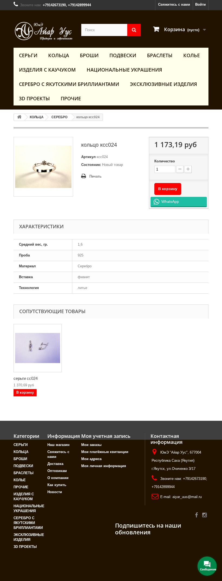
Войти (200, 4)
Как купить (56, 485)
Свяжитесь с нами (174, 4)
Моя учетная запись (105, 436)
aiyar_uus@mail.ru (187, 497)
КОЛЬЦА (58, 55)
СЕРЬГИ (28, 55)
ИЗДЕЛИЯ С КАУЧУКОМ (47, 69)
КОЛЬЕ (191, 55)
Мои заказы (91, 445)
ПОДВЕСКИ (122, 55)
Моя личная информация (103, 466)
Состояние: (91, 165)
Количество (164, 161)
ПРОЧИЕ (71, 98)
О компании (57, 478)
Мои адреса (91, 459)
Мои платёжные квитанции (104, 452)
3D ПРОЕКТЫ (34, 98)
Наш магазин (58, 445)
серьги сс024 (26, 378)
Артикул (88, 157)
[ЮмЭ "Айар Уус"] (43, 31)
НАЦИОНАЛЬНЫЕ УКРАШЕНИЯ (124, 69)
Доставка (55, 464)
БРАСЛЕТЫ (159, 55)
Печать (95, 176)
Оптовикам (57, 471)
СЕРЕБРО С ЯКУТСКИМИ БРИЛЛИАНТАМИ (69, 84)
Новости (54, 492)
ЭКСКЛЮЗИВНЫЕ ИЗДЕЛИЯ (163, 84)
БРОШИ (89, 55)
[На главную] (19, 117)
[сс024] (38, 348)
